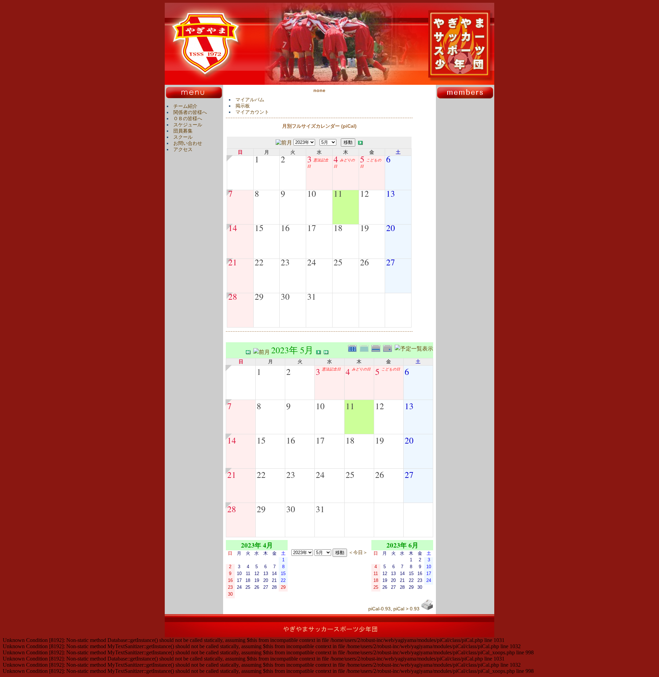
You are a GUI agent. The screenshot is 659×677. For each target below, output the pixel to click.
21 (232, 262)
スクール (183, 137)
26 (364, 262)
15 (259, 228)
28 (232, 296)
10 (311, 193)
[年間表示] (354, 347)
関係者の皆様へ (190, 112)
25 (338, 262)
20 (390, 228)
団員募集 (183, 131)
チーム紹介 (185, 106)
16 (285, 228)
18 (338, 228)
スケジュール (187, 124)
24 (311, 262)
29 (259, 296)
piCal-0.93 (379, 608)
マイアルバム (249, 99)
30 (285, 296)
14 (232, 228)
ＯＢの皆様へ (187, 118)
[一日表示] (389, 347)
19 (364, 228)
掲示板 (242, 105)
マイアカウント (252, 112)
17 (311, 228)
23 (285, 262)
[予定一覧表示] (414, 347)
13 (390, 193)
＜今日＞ (358, 552)
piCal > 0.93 (406, 608)
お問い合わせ (187, 143)
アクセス (183, 149)
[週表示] (377, 347)
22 (259, 262)
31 (311, 296)
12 (364, 193)
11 (338, 193)
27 (390, 262)
